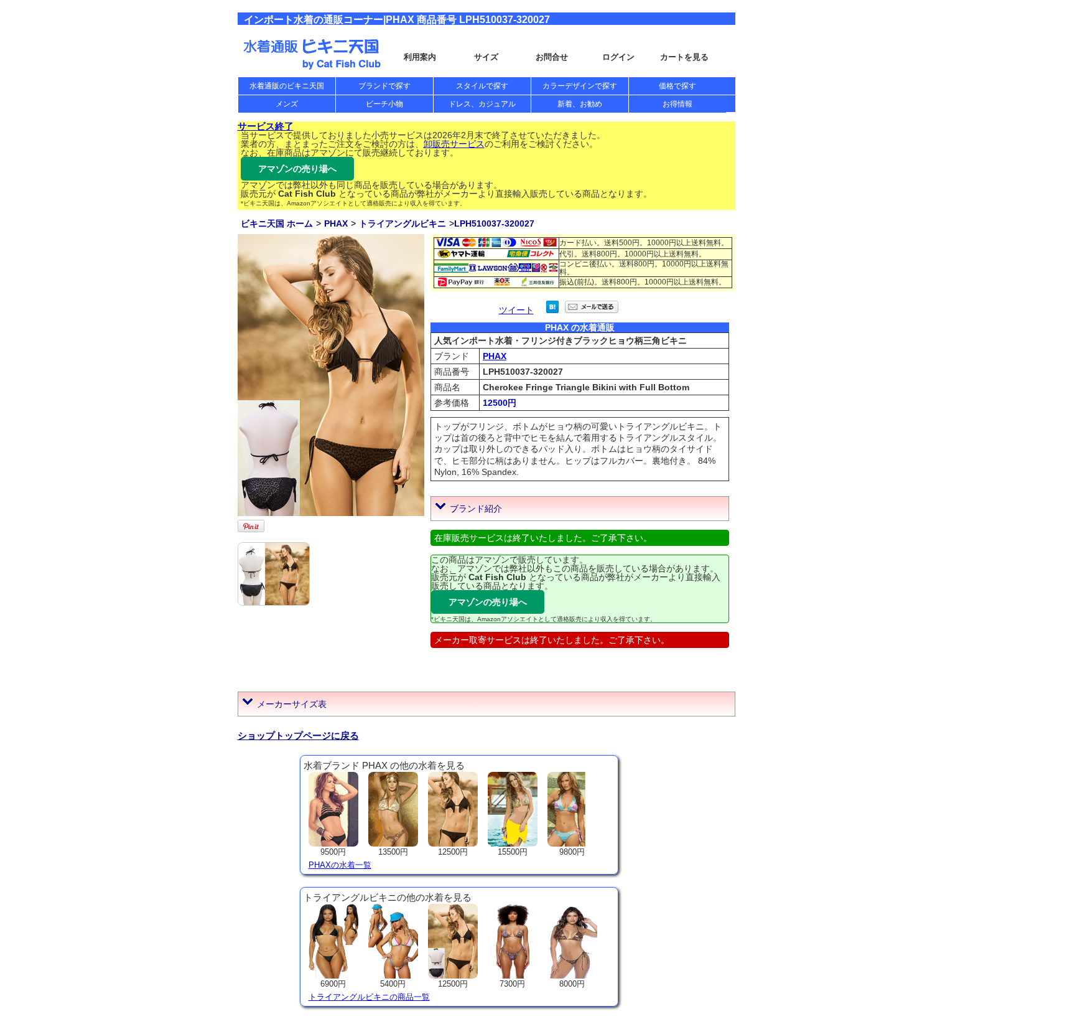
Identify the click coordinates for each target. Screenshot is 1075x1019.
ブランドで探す (384, 86)
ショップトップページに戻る (298, 735)
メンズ (287, 104)
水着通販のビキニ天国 (286, 86)
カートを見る (684, 57)
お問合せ (552, 57)
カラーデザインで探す (579, 86)
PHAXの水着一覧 (340, 865)
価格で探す (677, 86)
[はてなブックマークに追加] (552, 310)
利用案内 (420, 57)
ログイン (618, 57)
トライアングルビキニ (402, 223)
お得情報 (677, 104)
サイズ (486, 57)
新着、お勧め (579, 104)
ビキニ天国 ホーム (277, 223)
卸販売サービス (454, 144)
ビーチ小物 (384, 104)
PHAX (336, 223)
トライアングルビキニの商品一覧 (369, 997)
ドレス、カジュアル (482, 104)
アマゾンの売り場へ (297, 169)
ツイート (516, 310)
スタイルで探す (482, 86)
